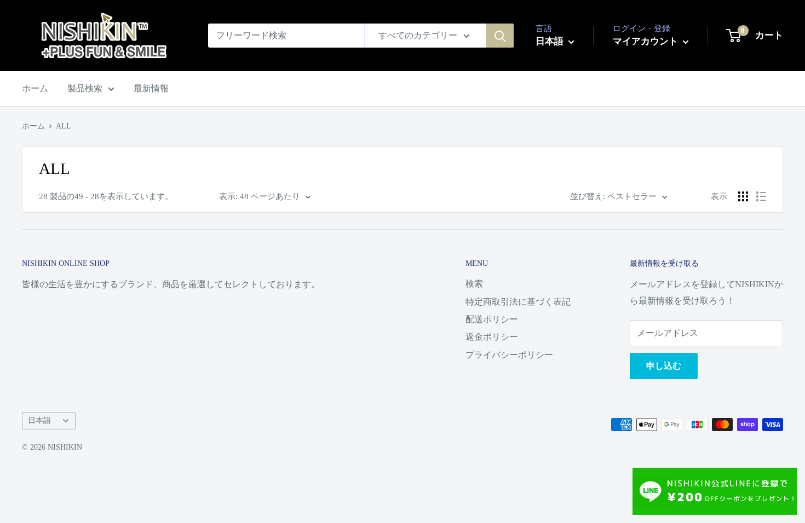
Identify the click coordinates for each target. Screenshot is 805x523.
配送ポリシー (491, 319)
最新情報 (151, 88)
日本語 (39, 420)
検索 (474, 283)
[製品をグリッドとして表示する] (743, 196)
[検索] (500, 36)
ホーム (35, 88)
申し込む (663, 365)
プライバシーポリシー (509, 354)
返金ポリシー (491, 336)
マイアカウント (646, 41)
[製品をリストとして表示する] (761, 196)
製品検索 (84, 88)
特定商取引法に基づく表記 (518, 301)
